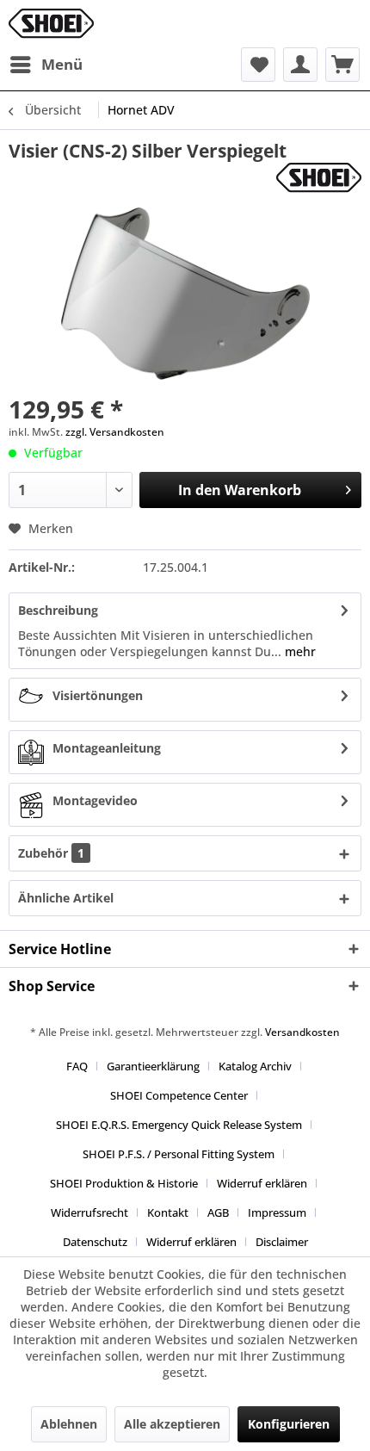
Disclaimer (282, 1241)
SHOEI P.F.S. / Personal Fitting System (178, 1154)
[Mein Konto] (300, 64)
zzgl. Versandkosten (114, 432)
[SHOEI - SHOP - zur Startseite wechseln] (51, 24)
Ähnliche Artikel (66, 898)
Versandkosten (302, 1032)
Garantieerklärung (153, 1066)
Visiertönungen (97, 695)
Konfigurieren (289, 1424)
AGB (218, 1212)
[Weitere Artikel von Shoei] (318, 178)
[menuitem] (45, 64)
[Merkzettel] (258, 64)
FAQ (77, 1066)
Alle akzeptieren (172, 1424)
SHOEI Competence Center (179, 1095)
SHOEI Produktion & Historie (124, 1183)
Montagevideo (95, 800)
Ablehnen (68, 1424)
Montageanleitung (106, 748)
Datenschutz (95, 1241)
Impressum (277, 1212)
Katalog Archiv (255, 1066)
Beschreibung (58, 610)
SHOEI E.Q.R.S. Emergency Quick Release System (179, 1124)
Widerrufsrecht (89, 1212)
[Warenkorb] (342, 64)
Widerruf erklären (262, 1183)
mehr (298, 651)
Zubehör (51, 853)
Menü (62, 64)
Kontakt (167, 1212)
